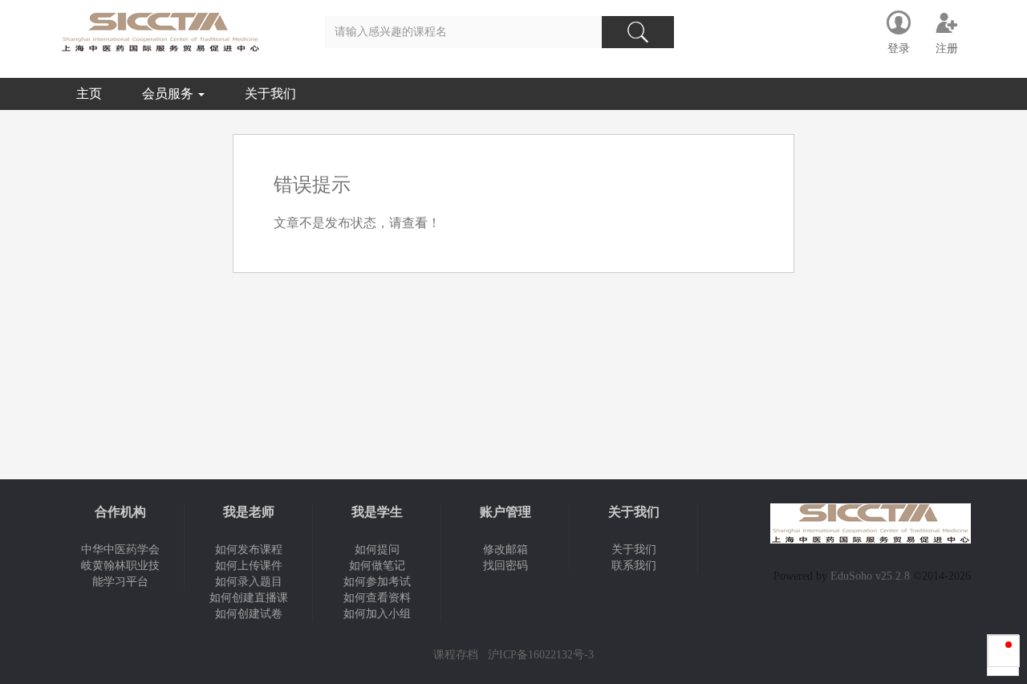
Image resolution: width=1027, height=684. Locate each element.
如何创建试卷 (248, 614)
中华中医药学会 (120, 550)
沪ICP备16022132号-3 (541, 655)
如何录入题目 (248, 582)
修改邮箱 (505, 550)
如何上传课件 (248, 566)
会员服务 (169, 93)
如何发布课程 (248, 550)
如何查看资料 (377, 598)
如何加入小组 (377, 614)
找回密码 (505, 566)
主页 (89, 93)
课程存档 (455, 655)
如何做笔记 (377, 566)
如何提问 (377, 550)
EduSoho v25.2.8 (870, 576)
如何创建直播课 (248, 598)
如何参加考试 (377, 582)
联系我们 (633, 566)
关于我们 (270, 93)
